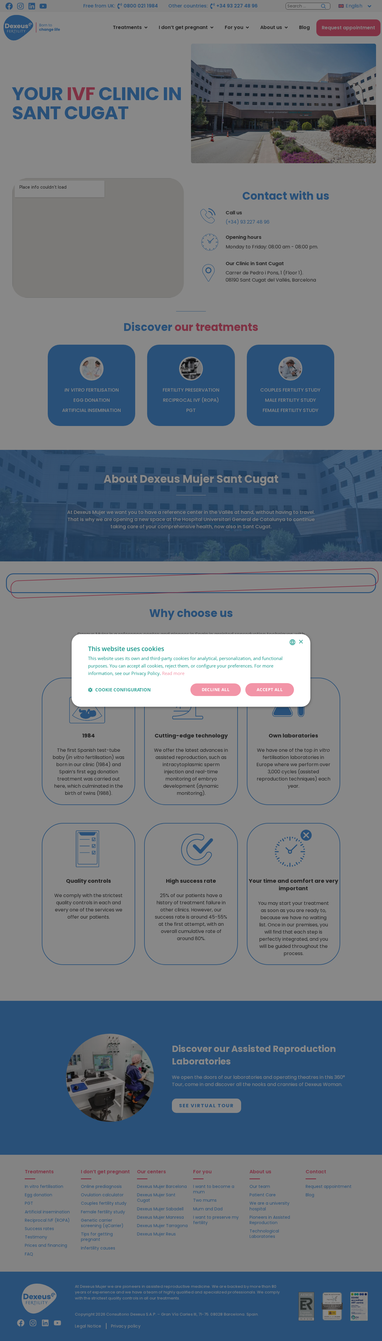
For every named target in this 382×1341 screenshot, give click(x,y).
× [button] (300, 642)
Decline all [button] (215, 689)
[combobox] (292, 642)
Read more (173, 673)
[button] (119, 689)
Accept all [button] (270, 689)
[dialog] (191, 670)
